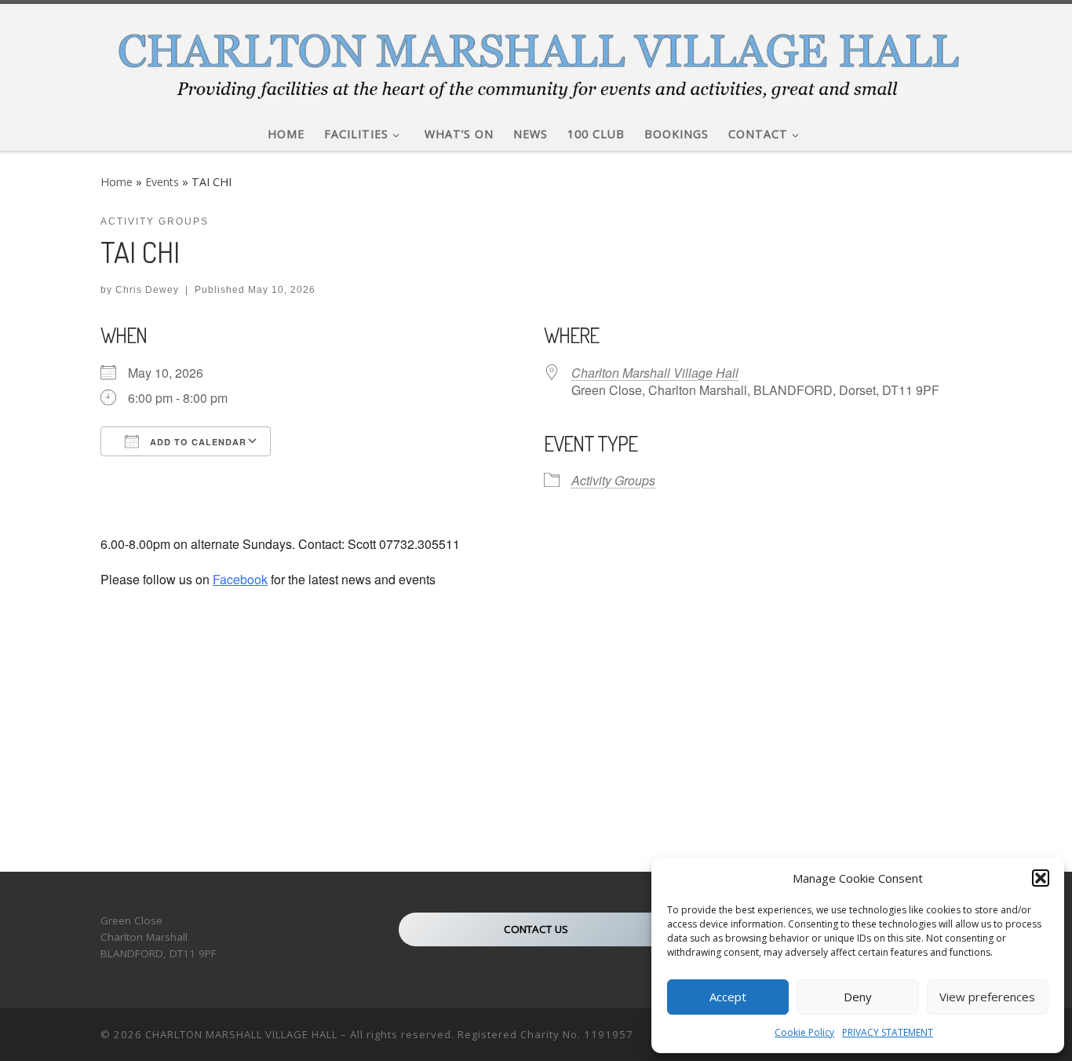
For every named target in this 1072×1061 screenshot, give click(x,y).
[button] (1040, 878)
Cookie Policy (804, 1032)
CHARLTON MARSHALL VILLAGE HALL (241, 1034)
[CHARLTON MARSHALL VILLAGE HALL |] (536, 56)
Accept (727, 996)
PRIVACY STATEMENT (887, 1032)
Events (162, 181)
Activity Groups (613, 480)
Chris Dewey (147, 289)
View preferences (987, 996)
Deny (858, 996)
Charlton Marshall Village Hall (654, 373)
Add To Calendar (196, 442)
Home (116, 181)
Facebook (240, 579)
